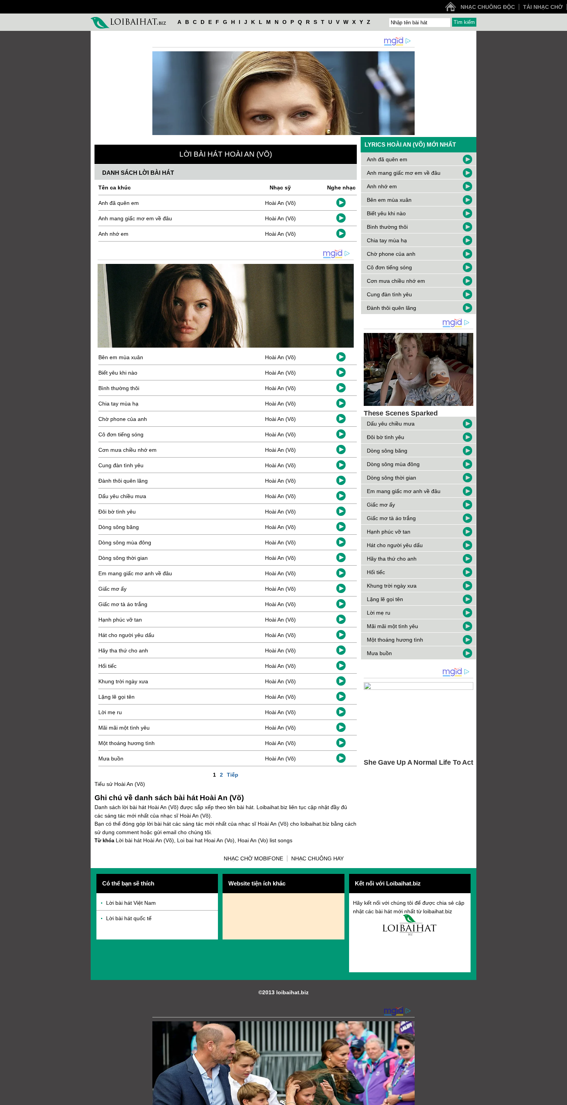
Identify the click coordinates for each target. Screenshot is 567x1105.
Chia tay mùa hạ (118, 403)
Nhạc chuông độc (488, 7)
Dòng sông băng (118, 527)
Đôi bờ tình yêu (117, 512)
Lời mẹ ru (110, 712)
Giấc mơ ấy (112, 589)
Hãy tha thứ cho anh (123, 650)
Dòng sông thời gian (123, 558)
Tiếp (232, 775)
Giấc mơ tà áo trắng (122, 604)
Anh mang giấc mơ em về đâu (135, 218)
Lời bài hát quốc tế (129, 918)
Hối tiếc (107, 666)
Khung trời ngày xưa (123, 681)
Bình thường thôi (118, 388)
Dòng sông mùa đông (124, 542)
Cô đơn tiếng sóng (120, 434)
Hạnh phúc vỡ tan (120, 620)
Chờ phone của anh (122, 419)
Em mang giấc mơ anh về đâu (135, 573)
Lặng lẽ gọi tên (116, 697)
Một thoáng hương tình (126, 743)
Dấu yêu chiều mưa (122, 496)
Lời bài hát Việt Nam (131, 903)
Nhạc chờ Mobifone (253, 858)
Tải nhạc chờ (543, 7)
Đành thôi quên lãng (123, 481)
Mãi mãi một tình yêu (124, 728)
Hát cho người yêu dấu (126, 635)
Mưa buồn (110, 758)
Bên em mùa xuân (120, 357)
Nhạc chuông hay (317, 858)
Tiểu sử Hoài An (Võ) (119, 784)
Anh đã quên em (118, 203)
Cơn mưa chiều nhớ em (127, 450)
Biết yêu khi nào (117, 373)
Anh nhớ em (113, 234)
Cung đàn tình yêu (120, 465)
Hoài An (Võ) (280, 203)
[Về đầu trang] (559, 1097)
